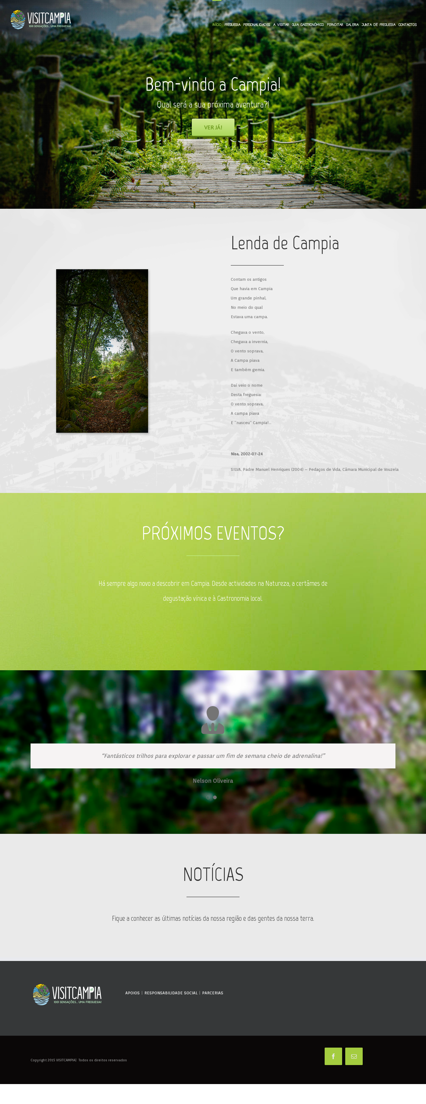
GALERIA (352, 24)
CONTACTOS (408, 24)
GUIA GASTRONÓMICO (308, 24)
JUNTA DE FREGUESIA (378, 24)
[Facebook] (333, 1081)
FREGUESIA (232, 24)
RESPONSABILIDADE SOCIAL (170, 1017)
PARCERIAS (212, 1017)
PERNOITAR (335, 24)
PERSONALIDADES (257, 24)
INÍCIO (216, 24)
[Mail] (354, 1081)
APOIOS (132, 1017)
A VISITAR (281, 24)
